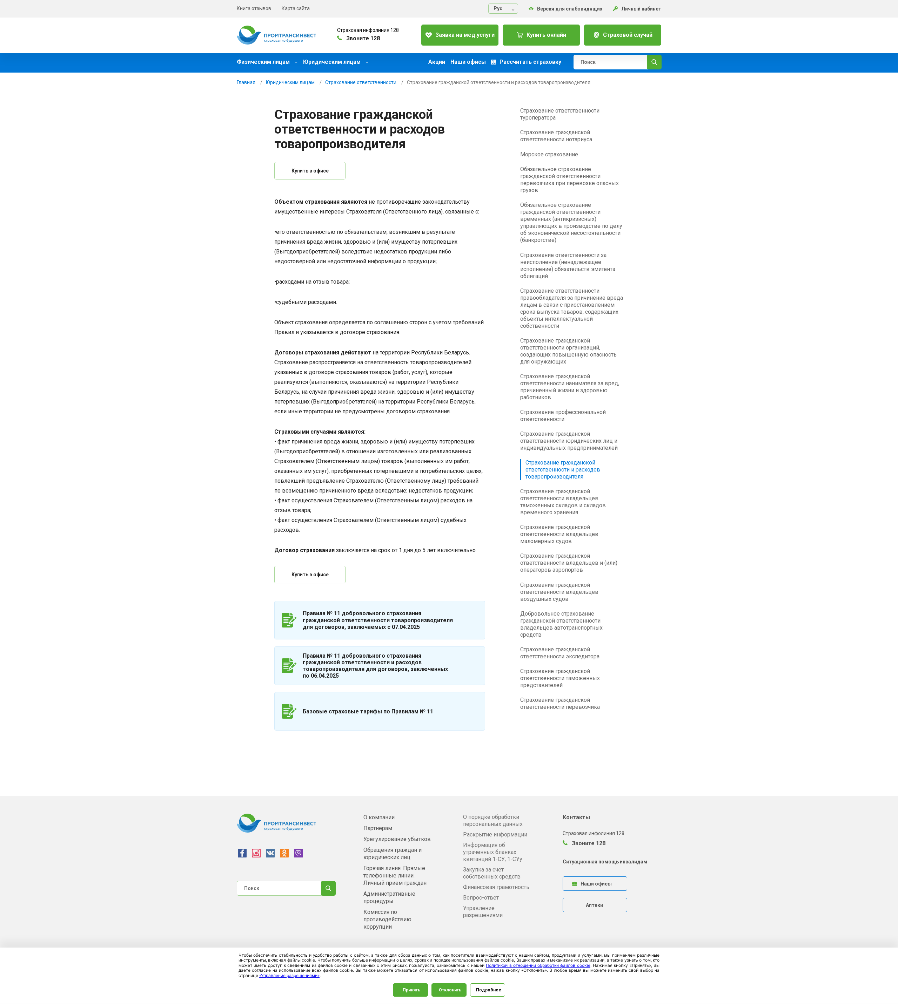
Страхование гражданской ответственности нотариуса (556, 136)
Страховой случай (627, 35)
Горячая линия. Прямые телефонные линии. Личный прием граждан (395, 875)
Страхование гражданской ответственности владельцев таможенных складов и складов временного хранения (563, 502)
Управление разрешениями (483, 911)
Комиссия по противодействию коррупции (387, 919)
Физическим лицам (264, 62)
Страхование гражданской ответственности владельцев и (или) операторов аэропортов (568, 562)
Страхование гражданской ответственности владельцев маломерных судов (559, 534)
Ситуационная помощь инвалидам (605, 861)
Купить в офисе (310, 171)
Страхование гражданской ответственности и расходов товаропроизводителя (562, 469)
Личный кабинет (641, 9)
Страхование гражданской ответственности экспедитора (559, 653)
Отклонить (450, 990)
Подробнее (488, 990)
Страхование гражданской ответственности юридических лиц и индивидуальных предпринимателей (569, 440)
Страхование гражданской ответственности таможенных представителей (560, 678)
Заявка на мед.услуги (465, 35)
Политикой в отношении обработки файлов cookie (538, 965)
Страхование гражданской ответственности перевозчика (560, 703)
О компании (379, 817)
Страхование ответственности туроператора (559, 114)
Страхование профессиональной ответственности (563, 415)
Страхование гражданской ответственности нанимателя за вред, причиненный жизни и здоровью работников (569, 387)
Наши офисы (468, 62)
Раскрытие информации (495, 834)
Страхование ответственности (360, 82)
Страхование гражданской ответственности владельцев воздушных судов (559, 592)
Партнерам (377, 828)
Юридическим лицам (332, 62)
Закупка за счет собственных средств (492, 873)
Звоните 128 (587, 843)
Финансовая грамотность (496, 887)
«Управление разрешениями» (289, 975)
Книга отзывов (254, 8)
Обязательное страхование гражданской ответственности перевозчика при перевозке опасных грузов (569, 180)
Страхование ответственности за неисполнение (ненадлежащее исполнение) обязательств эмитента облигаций (567, 265)
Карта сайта (296, 8)
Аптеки (594, 905)
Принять (411, 990)
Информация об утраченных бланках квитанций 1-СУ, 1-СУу (492, 852)
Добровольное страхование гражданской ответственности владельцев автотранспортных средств (561, 624)
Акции (436, 62)
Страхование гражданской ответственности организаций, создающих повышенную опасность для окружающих (568, 351)
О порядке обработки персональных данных (493, 820)
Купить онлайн (546, 35)
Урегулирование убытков (397, 839)
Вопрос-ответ (481, 897)
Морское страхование (549, 154)
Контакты (576, 817)
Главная (246, 82)
